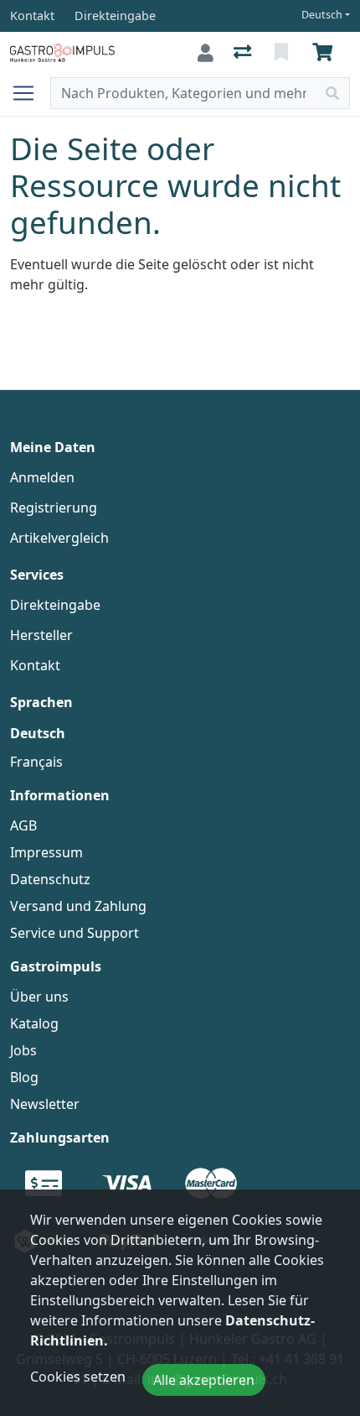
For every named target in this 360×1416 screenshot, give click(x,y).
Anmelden (42, 477)
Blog (24, 1077)
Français (36, 761)
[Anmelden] (206, 52)
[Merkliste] (283, 53)
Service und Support (74, 933)
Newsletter (45, 1104)
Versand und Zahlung (78, 906)
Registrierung (53, 507)
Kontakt (35, 665)
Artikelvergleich (59, 537)
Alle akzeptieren (204, 1380)
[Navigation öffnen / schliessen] (30, 93)
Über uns (39, 996)
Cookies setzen (78, 1376)
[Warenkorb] (325, 52)
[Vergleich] (244, 53)
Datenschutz (50, 879)
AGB (23, 825)
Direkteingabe (55, 605)
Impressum (46, 852)
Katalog (34, 1023)
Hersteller (41, 635)
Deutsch (321, 15)
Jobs (23, 1050)
